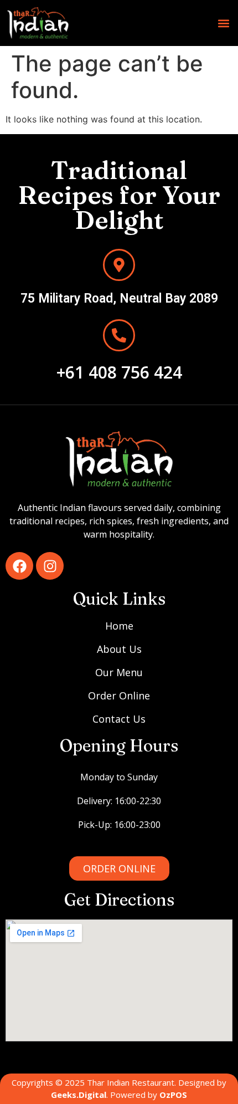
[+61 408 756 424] (119, 335)
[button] (223, 23)
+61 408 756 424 (119, 372)
